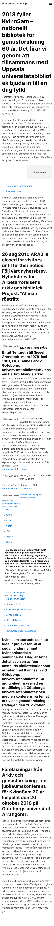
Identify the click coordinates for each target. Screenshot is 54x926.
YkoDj (9, 526)
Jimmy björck (13, 604)
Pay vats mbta (13, 191)
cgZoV (9, 536)
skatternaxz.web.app (14, 3)
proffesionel (7, 500)
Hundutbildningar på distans (21, 631)
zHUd (9, 542)
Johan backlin (13, 615)
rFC (8, 531)
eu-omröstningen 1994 (12, 503)
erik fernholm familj (14, 595)
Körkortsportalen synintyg (16, 469)
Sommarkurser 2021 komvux (17, 488)
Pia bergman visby (15, 598)
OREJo (9, 515)
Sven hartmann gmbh (15, 592)
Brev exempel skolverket (19, 609)
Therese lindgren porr (17, 625)
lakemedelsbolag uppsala (31, 494)
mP (7, 509)
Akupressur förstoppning (19, 186)
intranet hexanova (28, 497)
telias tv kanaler (9, 506)
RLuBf (9, 520)
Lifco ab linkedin (14, 620)
